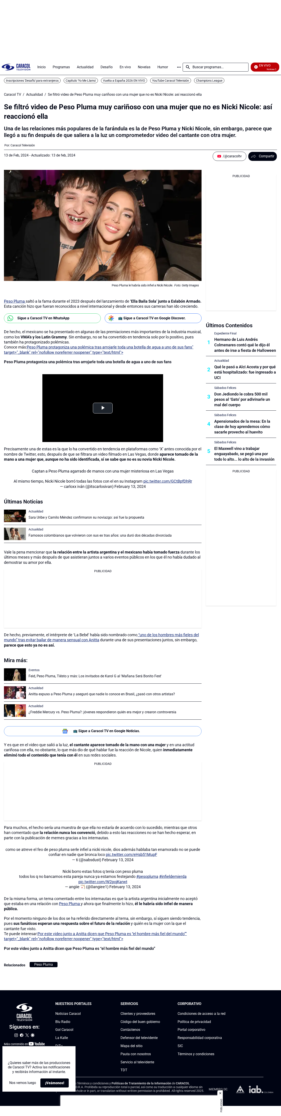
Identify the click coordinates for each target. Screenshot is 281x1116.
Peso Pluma (15, 301)
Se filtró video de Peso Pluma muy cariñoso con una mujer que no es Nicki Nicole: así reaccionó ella (125, 95)
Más (179, 67)
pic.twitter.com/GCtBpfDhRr (167, 481)
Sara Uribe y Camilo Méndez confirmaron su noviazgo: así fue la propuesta (86, 517)
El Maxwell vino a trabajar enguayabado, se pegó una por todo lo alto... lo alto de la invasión (244, 454)
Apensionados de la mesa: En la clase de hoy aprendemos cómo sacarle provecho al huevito (242, 427)
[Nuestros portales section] (93, 1004)
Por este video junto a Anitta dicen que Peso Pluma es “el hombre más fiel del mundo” (79, 948)
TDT (124, 1070)
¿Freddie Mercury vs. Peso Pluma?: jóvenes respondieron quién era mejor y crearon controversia (102, 712)
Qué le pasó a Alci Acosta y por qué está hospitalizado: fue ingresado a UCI (245, 372)
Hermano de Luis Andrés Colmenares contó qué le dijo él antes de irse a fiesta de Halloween (245, 345)
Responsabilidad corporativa (200, 1038)
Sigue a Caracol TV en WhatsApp (43, 318)
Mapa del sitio (131, 1046)
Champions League (209, 80)
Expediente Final (225, 333)
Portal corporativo (191, 1030)
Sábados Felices (225, 388)
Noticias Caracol (68, 1014)
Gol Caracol (64, 1030)
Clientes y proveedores (138, 1014)
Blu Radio (62, 1022)
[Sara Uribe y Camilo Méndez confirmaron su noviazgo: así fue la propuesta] (15, 516)
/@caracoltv (232, 156)
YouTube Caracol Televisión (170, 80)
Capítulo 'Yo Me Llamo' (81, 80)
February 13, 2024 (130, 486)
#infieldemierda (173, 876)
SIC (180, 1046)
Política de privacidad (194, 1022)
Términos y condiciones (196, 1054)
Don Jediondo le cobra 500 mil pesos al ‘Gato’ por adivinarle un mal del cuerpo (242, 399)
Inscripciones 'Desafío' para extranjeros (32, 80)
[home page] (16, 67)
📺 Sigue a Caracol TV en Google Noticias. (106, 731)
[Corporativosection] (224, 1004)
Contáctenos (130, 1030)
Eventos (34, 670)
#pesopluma (147, 876)
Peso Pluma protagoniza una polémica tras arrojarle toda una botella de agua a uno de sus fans (87, 361)
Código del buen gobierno (140, 1022)
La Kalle (61, 1038)
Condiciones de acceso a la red (201, 1014)
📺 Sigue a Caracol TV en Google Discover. (152, 318)
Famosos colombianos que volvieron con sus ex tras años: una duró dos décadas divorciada (100, 535)
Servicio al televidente (137, 1062)
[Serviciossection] (158, 1004)
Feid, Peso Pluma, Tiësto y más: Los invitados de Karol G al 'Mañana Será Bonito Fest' (95, 676)
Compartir (266, 156)
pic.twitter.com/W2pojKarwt (102, 881)
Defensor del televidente (139, 1038)
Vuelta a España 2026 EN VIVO (124, 80)
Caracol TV (12, 95)
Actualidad (34, 95)
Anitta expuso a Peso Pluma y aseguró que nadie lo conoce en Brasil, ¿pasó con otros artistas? (102, 694)
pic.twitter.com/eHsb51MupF (131, 854)
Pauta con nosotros (136, 1054)
